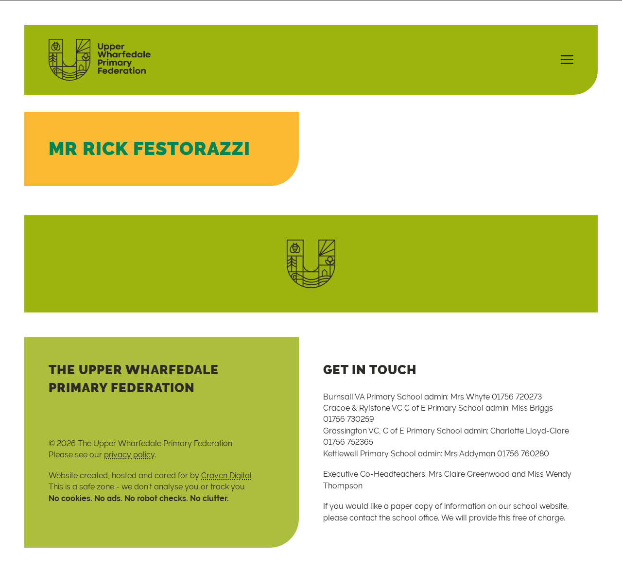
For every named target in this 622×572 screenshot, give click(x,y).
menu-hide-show (562, 59)
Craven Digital (226, 475)
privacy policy (129, 454)
